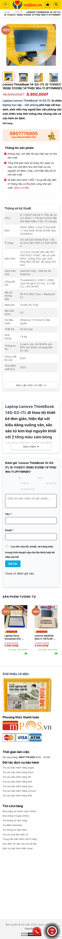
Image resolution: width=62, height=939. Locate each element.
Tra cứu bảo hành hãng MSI (17, 795)
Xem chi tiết (21, 187)
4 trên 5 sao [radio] (38, 483)
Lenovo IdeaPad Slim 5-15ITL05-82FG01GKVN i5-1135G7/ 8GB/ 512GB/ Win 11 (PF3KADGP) (45, 637)
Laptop (18, 12)
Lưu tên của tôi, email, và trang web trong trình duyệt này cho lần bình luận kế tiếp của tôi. (30, 551)
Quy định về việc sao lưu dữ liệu (20, 843)
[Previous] (5, 44)
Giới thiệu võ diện (16, 674)
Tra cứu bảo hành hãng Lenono (19, 790)
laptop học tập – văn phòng (21, 105)
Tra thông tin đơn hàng (15, 820)
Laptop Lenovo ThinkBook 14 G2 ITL (27, 100)
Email (9, 530)
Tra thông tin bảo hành (15, 829)
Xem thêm (29, 446)
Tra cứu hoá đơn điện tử (15, 834)
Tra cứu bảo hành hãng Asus (18, 772)
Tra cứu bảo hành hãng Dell (17, 781)
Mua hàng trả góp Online (16, 815)
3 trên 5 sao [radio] (13, 483)
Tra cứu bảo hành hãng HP (17, 777)
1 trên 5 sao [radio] (10, 477)
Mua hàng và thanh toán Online (19, 811)
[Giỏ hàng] (47, 5)
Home (7, 12)
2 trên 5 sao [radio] (30, 477)
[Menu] (6, 5)
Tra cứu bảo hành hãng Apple (18, 767)
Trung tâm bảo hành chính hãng (20, 839)
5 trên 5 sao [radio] (13, 489)
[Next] (56, 44)
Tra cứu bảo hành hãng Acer (18, 786)
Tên (8, 514)
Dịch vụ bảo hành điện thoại (18, 848)
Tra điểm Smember (13, 825)
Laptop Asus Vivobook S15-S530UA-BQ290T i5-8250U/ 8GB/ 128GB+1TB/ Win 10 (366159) (15, 637)
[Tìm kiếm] (56, 5)
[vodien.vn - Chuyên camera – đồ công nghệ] (27, 5)
